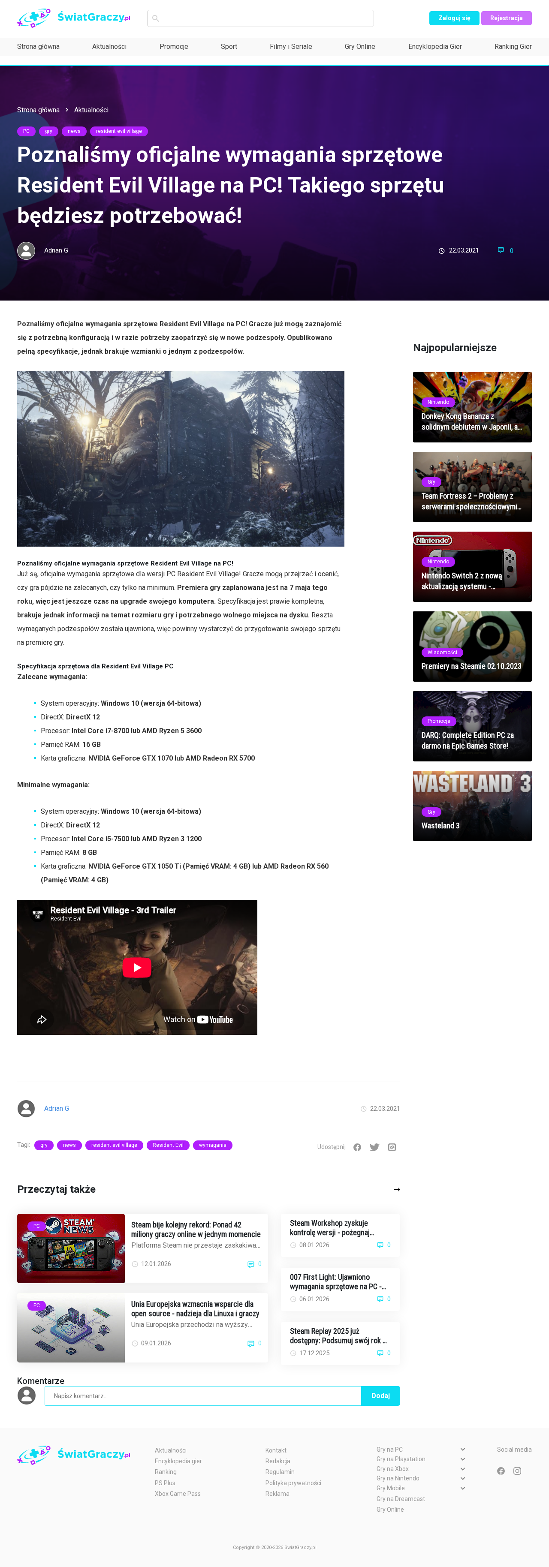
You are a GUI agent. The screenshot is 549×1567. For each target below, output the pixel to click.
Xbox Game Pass (178, 1493)
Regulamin (280, 1471)
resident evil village (119, 131)
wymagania (212, 1145)
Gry (431, 482)
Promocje (174, 46)
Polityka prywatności (293, 1483)
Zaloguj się (454, 18)
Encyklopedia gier (178, 1461)
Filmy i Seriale (291, 46)
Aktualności (109, 46)
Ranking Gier (513, 46)
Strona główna (38, 46)
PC (26, 131)
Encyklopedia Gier (435, 46)
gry (48, 131)
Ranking (166, 1471)
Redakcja (277, 1461)
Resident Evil (168, 1145)
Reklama (277, 1493)
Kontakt (276, 1450)
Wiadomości (442, 652)
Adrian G (56, 250)
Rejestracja (506, 18)
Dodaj (380, 1396)
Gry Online (360, 46)
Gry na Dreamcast (401, 1498)
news (74, 131)
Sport (229, 46)
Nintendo (438, 402)
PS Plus (165, 1483)
